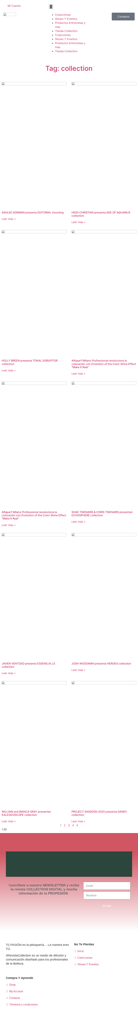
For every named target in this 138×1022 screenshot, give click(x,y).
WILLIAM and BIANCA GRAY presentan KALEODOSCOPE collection (26, 813)
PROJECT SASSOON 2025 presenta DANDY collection (99, 813)
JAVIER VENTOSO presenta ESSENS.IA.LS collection (28, 665)
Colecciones (63, 14)
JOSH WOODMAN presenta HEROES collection (101, 663)
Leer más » (9, 219)
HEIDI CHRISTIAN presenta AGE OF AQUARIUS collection (101, 214)
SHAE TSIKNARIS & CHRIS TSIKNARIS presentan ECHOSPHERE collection (102, 513)
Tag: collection (69, 68)
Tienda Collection (66, 31)
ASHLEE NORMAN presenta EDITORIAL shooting (33, 212)
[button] (51, 6)
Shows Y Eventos (66, 18)
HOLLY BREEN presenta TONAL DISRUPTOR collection (30, 362)
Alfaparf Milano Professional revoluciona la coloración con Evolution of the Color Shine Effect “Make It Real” (104, 364)
